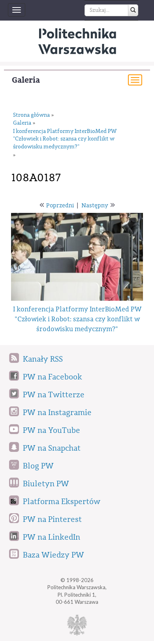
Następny (94, 205)
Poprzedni (60, 205)
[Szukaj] (133, 10)
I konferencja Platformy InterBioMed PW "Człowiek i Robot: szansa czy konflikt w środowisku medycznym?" (64, 139)
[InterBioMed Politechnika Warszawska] (77, 41)
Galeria (26, 80)
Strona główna (31, 115)
